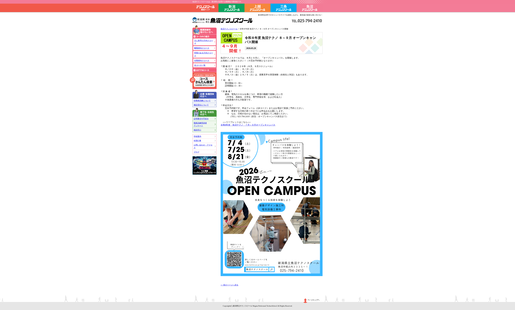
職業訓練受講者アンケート (200, 124)
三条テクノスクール (284, 8)
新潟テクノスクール (231, 8)
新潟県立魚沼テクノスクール (222, 20)
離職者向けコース (201, 48)
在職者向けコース (201, 60)
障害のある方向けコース (203, 54)
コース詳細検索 (202, 80)
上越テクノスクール (257, 8)
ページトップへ (311, 300)
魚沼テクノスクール (310, 8)
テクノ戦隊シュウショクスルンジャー (204, 165)
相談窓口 (197, 130)
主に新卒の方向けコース (203, 41)
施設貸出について (201, 105)
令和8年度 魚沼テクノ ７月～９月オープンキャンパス (248, 125)
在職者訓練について (202, 100)
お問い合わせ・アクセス (203, 146)
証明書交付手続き (201, 119)
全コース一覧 (199, 65)
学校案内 (197, 136)
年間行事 (197, 141)
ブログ (196, 152)
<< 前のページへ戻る (229, 285)
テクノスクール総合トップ (205, 8)
